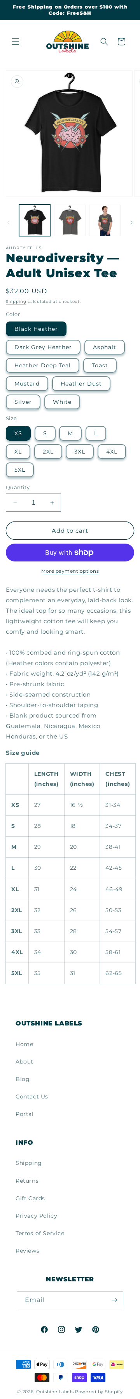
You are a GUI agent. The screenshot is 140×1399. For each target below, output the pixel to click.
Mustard (27, 383)
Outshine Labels (55, 1391)
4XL (111, 451)
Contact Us (32, 1096)
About (24, 1061)
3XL (79, 451)
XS (18, 433)
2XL (48, 451)
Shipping (16, 301)
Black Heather (36, 328)
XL (18, 451)
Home (24, 1044)
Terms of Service (40, 1233)
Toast (100, 365)
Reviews (27, 1250)
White (62, 401)
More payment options (70, 571)
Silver (23, 401)
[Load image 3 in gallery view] (105, 220)
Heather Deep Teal (42, 365)
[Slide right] (131, 222)
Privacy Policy (36, 1215)
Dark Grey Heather (43, 347)
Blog (23, 1079)
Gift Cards (30, 1198)
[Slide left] (8, 222)
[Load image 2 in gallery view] (69, 220)
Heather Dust (81, 383)
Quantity (18, 487)
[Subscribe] (114, 1300)
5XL (19, 469)
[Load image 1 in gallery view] (34, 220)
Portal (25, 1114)
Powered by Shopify (99, 1391)
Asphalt (104, 347)
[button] (15, 41)
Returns (27, 1180)
